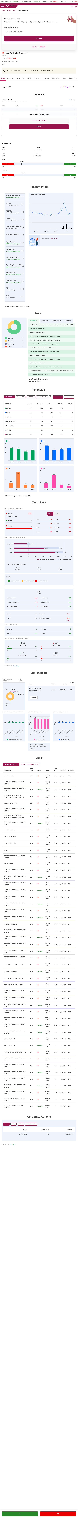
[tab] (3, 78)
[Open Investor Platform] (76, 7)
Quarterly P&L (9, 396)
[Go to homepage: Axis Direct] (10, 6)
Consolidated (69, 397)
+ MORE (67, 620)
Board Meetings (31, 1123)
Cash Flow (31, 396)
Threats (68, 321)
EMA (50, 514)
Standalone (58, 397)
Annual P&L (20, 396)
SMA (56, 514)
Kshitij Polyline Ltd (23, 10)
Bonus (6, 1123)
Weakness (45, 321)
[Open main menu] (2, 6)
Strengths (33, 320)
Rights (21, 1123)
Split (13, 1123)
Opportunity (57, 321)
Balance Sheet (42, 396)
